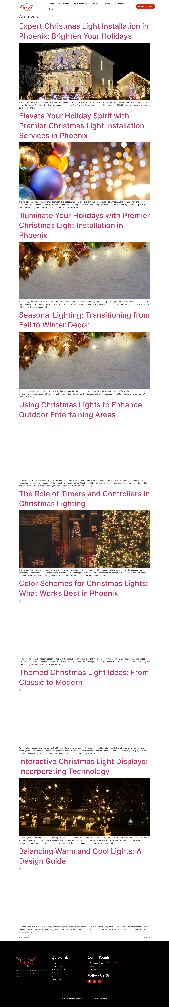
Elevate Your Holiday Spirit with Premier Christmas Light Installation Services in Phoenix (81, 125)
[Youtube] (100, 981)
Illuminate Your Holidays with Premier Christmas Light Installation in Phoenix (84, 225)
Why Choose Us (80, 4)
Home (51, 4)
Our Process (63, 4)
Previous (24, 937)
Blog (51, 9)
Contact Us (119, 4)
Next (147, 937)
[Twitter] (94, 981)
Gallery (107, 4)
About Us (95, 4)
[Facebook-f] (89, 981)
